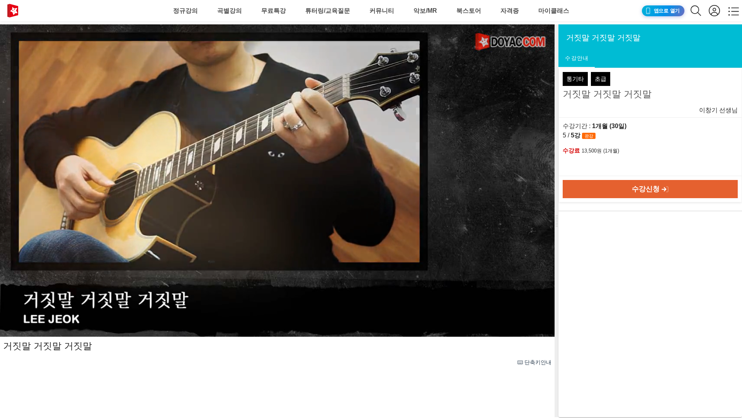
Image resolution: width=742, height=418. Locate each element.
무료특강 (273, 10)
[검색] (700, 10)
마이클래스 (553, 10)
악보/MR (425, 10)
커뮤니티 (381, 10)
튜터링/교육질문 (327, 10)
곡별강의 (229, 10)
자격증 (509, 10)
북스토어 (468, 10)
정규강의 (185, 10)
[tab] (576, 58)
